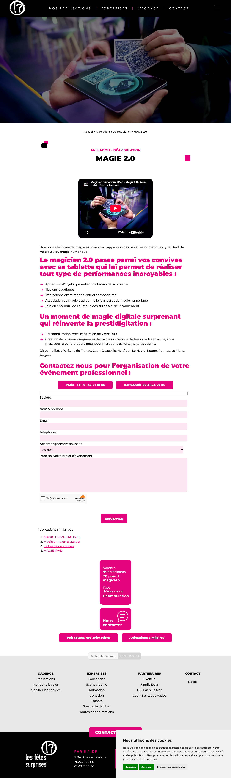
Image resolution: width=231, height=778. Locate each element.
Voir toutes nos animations (88, 638)
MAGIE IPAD (53, 550)
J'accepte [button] (131, 767)
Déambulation (122, 131)
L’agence (148, 8)
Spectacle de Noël (96, 706)
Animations (103, 131)
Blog (192, 682)
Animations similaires (146, 638)
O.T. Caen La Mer (149, 690)
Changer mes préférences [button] (171, 767)
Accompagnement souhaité (61, 444)
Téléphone (48, 432)
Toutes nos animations (97, 712)
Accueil (88, 131)
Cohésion (97, 695)
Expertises (114, 8)
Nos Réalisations (70, 8)
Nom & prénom (51, 409)
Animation (97, 690)
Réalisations (46, 679)
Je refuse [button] (146, 767)
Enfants (97, 701)
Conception (97, 679)
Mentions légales (46, 684)
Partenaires (149, 673)
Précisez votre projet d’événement (66, 456)
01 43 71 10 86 (84, 766)
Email (44, 420)
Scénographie (96, 684)
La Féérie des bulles (59, 546)
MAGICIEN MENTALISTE (62, 537)
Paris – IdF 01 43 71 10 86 (85, 385)
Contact (179, 8)
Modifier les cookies (46, 690)
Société (45, 397)
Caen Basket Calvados (149, 695)
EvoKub (149, 679)
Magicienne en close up (62, 541)
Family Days (149, 684)
